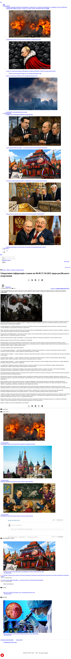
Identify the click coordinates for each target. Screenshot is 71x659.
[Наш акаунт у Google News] (38, 649)
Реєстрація (66, 261)
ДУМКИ (8, 114)
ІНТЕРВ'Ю (21, 114)
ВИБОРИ (46, 7)
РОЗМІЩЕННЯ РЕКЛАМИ (10, 642)
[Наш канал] (43, 649)
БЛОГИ (16, 114)
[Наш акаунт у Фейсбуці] (31, 649)
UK (66, 267)
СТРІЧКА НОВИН (10, 7)
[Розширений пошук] (4, 252)
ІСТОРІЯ (26, 114)
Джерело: (60, 288)
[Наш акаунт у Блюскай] (28, 649)
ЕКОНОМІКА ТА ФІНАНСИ (29, 7)
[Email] (42, 280)
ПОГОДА (43, 8)
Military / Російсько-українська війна (15, 270)
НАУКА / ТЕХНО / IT (22, 8)
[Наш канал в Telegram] (35, 649)
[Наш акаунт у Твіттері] (25, 649)
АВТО (29, 8)
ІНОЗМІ (31, 114)
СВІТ (59, 7)
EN (68, 267)
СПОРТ (33, 8)
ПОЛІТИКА (18, 7)
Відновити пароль (6, 260)
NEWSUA (8, 287)
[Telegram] (35, 280)
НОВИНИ (6, 6)
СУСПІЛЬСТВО (40, 7)
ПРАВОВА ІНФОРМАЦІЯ (7, 640)
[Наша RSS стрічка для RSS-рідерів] (46, 649)
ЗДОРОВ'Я (38, 8)
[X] (28, 280)
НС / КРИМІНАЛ (53, 7)
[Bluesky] (32, 280)
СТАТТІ (12, 114)
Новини (4, 270)
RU (69, 267)
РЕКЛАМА (6, 248)
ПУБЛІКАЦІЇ (6, 113)
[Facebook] (38, 280)
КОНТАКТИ (19, 640)
